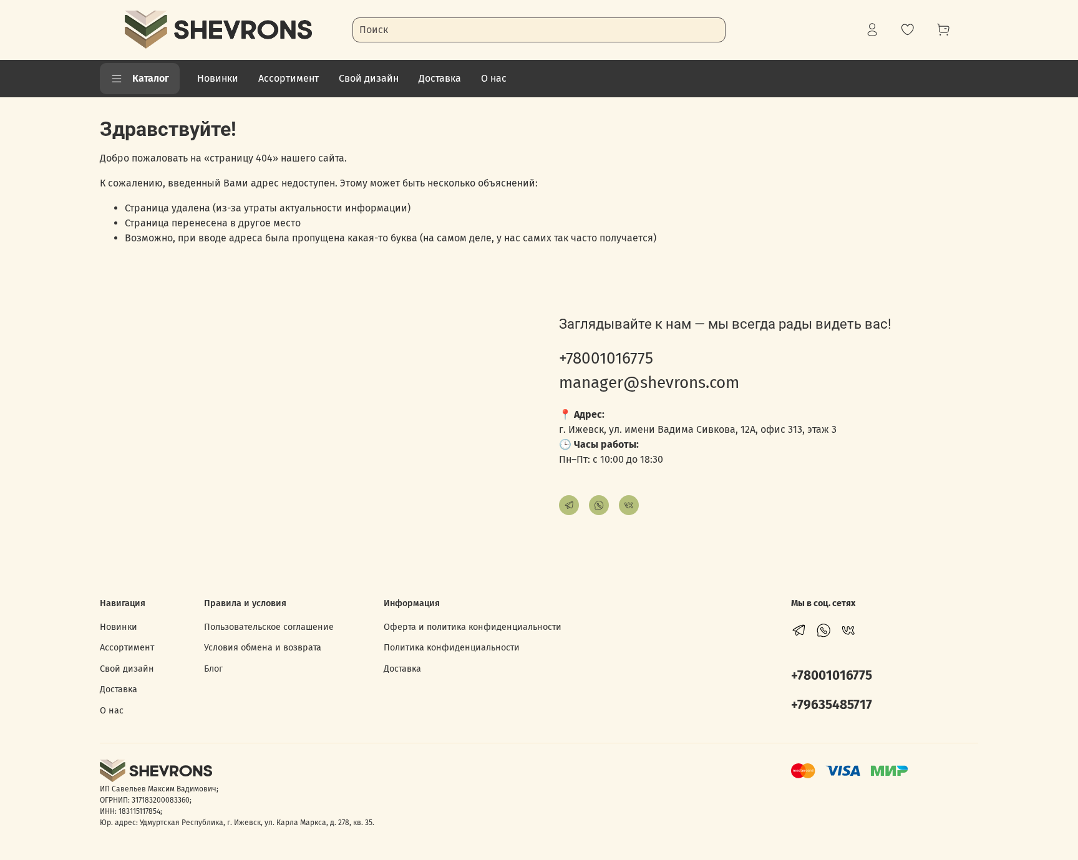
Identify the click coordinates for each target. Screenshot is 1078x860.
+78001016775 (606, 358)
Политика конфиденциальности (452, 647)
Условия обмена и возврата (262, 647)
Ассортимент (288, 78)
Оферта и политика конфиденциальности (472, 627)
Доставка (440, 78)
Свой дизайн (369, 78)
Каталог (150, 78)
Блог (213, 669)
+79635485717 (831, 705)
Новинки (217, 78)
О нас (494, 78)
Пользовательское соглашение (269, 627)
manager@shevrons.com (649, 382)
